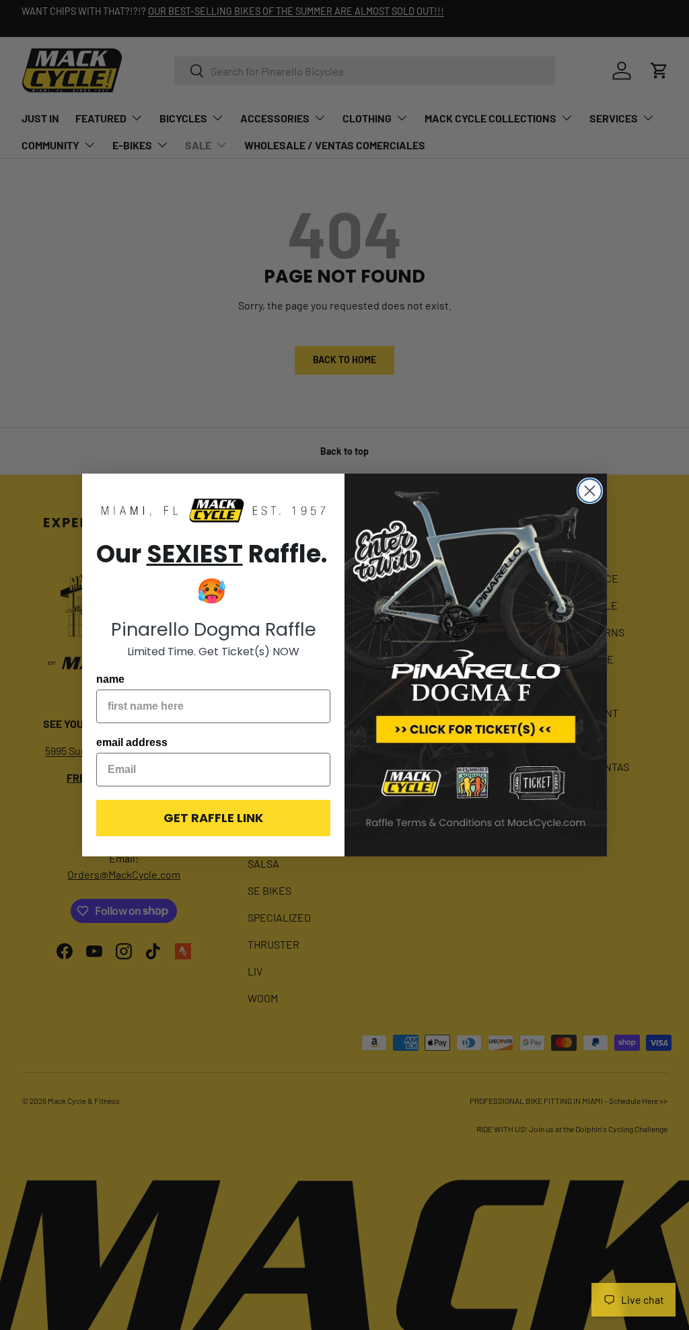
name (110, 679)
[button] (213, 511)
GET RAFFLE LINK (213, 817)
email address (132, 742)
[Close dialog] (590, 491)
